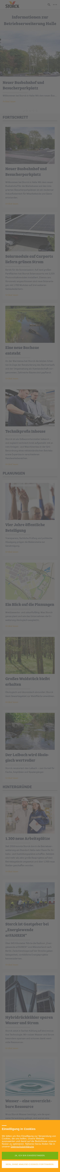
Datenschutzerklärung (22, 1146)
